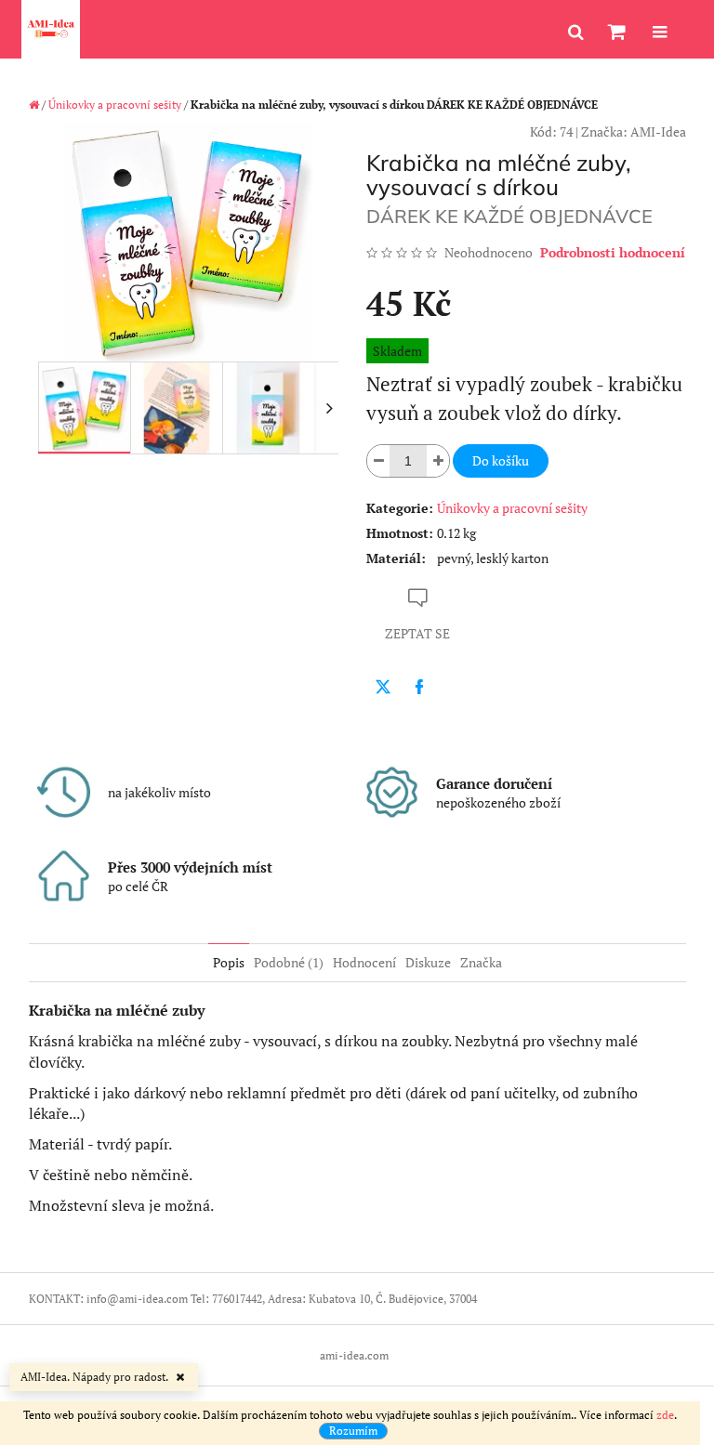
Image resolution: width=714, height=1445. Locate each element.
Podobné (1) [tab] (289, 962)
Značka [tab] (481, 962)
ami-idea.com (354, 1355)
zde (665, 1415)
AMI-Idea (658, 131)
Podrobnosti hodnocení (612, 252)
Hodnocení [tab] (364, 962)
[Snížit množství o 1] (378, 461)
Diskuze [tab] (428, 962)
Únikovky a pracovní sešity (512, 508)
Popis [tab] (229, 962)
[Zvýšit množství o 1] (438, 461)
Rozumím (353, 1431)
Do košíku (500, 460)
